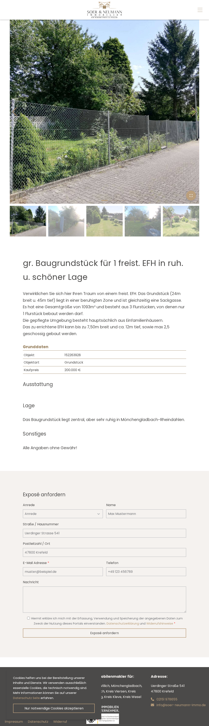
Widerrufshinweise (159, 623)
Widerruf (60, 721)
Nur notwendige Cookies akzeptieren (53, 708)
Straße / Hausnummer (41, 524)
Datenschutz (38, 721)
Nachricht (31, 582)
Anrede (29, 505)
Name (111, 505)
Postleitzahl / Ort (36, 543)
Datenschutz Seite (26, 698)
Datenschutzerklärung (123, 623)
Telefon (112, 563)
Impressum (14, 721)
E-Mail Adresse (36, 563)
